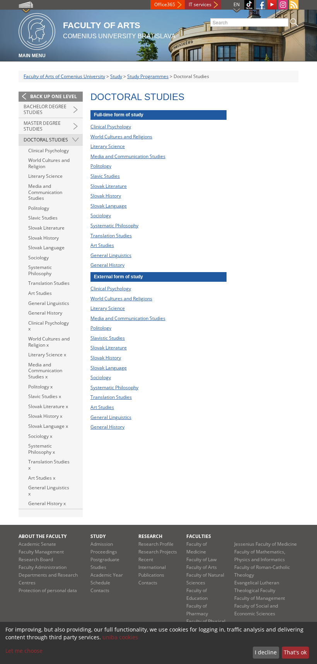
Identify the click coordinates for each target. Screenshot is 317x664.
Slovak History (43, 238)
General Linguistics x (48, 490)
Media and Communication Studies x (45, 370)
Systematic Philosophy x (41, 449)
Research (150, 536)
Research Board (36, 559)
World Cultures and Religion (49, 163)
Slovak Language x (48, 426)
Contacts (99, 590)
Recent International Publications (152, 567)
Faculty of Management (259, 598)
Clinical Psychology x (48, 326)
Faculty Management (41, 551)
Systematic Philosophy (40, 270)
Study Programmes (148, 76)
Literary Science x (47, 354)
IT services (200, 4)
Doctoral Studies (46, 139)
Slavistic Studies (107, 338)
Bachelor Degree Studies (45, 109)
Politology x (40, 386)
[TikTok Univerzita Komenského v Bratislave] (249, 5)
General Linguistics (48, 303)
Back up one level (53, 96)
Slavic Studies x (44, 396)
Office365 (164, 4)
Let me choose (24, 650)
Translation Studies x (49, 464)
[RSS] (293, 4)
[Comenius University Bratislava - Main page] (37, 30)
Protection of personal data (48, 590)
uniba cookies (120, 637)
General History (45, 313)
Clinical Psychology (48, 150)
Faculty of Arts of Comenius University (64, 76)
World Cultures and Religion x (49, 341)
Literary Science (45, 176)
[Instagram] (283, 4)
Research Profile (156, 544)
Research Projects (157, 551)
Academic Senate (37, 544)
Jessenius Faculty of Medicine (265, 544)
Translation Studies (49, 283)
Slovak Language (46, 247)
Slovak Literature (46, 228)
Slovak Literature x (48, 406)
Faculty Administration (42, 567)
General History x (47, 503)
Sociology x (40, 436)
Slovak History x (45, 416)
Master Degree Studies (42, 126)
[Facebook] (260, 4)
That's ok (295, 652)
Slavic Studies (43, 218)
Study (116, 76)
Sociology (38, 257)
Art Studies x (41, 478)
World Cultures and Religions (121, 136)
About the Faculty (42, 536)
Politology (38, 208)
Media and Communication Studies (45, 192)
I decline (266, 652)
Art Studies (40, 293)
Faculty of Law (201, 559)
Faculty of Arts (201, 567)
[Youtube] (271, 4)
